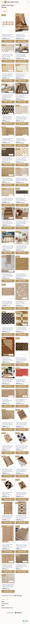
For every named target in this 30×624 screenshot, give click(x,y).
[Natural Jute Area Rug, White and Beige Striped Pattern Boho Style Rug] (22, 177)
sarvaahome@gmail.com (7, 607)
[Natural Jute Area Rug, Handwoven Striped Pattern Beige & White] (8, 419)
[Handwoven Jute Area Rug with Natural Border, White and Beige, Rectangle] (22, 72)
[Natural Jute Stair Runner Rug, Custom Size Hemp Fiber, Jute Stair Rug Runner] (8, 218)
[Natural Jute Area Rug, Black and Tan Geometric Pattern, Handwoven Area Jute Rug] (8, 489)
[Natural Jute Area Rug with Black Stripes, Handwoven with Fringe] (8, 136)
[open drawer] (2, 2)
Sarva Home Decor (13, 2)
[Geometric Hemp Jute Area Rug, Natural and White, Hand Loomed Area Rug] (22, 323)
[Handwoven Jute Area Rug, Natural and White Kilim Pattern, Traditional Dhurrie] (22, 563)
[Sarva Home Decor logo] (5, 2)
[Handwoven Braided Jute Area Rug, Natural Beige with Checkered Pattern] (8, 177)
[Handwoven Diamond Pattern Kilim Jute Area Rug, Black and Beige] (8, 323)
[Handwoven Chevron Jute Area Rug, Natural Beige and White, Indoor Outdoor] (8, 53)
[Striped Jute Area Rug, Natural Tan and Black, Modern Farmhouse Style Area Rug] (22, 538)
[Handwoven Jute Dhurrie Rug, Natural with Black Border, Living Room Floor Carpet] (22, 28)
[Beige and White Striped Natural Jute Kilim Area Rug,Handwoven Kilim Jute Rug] (8, 583)
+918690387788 (5, 603)
